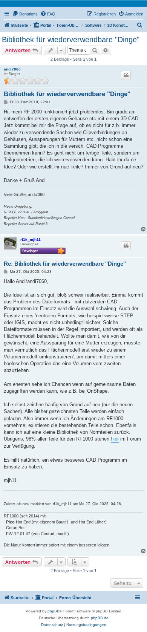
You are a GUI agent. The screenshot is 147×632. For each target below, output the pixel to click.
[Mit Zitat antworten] (126, 75)
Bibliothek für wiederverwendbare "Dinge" (70, 39)
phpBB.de (100, 618)
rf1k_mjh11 (30, 239)
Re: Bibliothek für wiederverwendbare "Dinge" (65, 263)
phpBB (53, 611)
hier (115, 439)
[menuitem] (25, 13)
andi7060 (12, 69)
